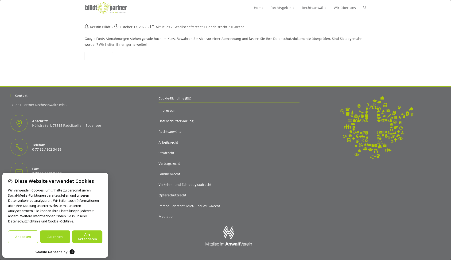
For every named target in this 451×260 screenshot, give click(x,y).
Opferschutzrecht (172, 195)
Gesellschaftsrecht (188, 27)
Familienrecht (169, 174)
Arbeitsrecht (168, 142)
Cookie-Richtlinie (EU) (175, 98)
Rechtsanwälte (170, 131)
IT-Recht (237, 27)
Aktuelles (163, 27)
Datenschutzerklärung (176, 121)
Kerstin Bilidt (100, 27)
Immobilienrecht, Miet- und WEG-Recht (189, 206)
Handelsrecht (216, 27)
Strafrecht (166, 153)
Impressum (167, 110)
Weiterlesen (101, 57)
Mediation (167, 216)
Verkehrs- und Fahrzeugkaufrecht (185, 184)
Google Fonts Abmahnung (121, 15)
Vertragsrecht (169, 163)
